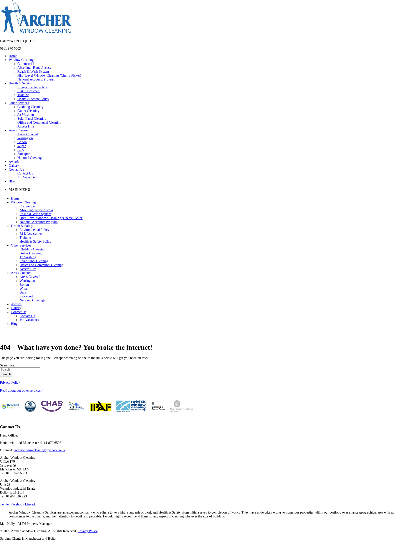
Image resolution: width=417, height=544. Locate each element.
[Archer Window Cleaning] (36, 33)
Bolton (22, 142)
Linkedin (31, 504)
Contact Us (16, 169)
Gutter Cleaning (28, 110)
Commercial (25, 63)
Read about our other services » (21, 390)
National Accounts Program (36, 79)
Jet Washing (25, 114)
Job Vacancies (27, 177)
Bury (20, 150)
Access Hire (25, 126)
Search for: (7, 365)
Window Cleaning (21, 60)
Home (13, 56)
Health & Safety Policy (33, 99)
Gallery (14, 165)
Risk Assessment (28, 91)
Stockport (24, 154)
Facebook (17, 504)
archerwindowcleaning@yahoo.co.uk (39, 450)
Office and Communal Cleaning (39, 122)
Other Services (19, 103)
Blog (12, 181)
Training (23, 95)
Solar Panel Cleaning (31, 118)
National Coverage (30, 158)
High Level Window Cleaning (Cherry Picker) (49, 75)
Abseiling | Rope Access (34, 67)
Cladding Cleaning (30, 107)
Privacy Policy (10, 382)
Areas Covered (19, 130)
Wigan (21, 146)
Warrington (25, 138)
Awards (14, 161)
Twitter (5, 504)
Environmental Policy (32, 87)
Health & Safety (20, 83)
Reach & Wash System (33, 71)
